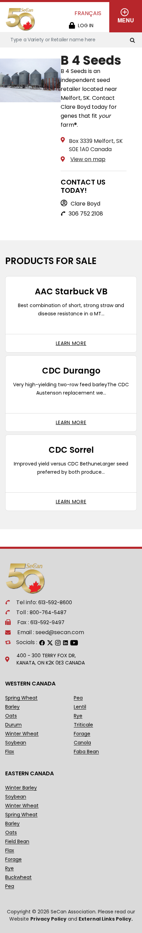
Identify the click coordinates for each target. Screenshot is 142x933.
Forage (82, 733)
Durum (13, 724)
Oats (11, 716)
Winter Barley (21, 787)
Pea (78, 698)
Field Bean (17, 841)
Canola (82, 742)
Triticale (83, 724)
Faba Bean (86, 751)
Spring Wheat (21, 698)
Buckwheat (18, 877)
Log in (85, 25)
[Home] (20, 19)
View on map (87, 159)
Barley (12, 707)
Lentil (80, 707)
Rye (78, 716)
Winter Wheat (22, 733)
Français (87, 13)
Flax (9, 751)
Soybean (15, 742)
